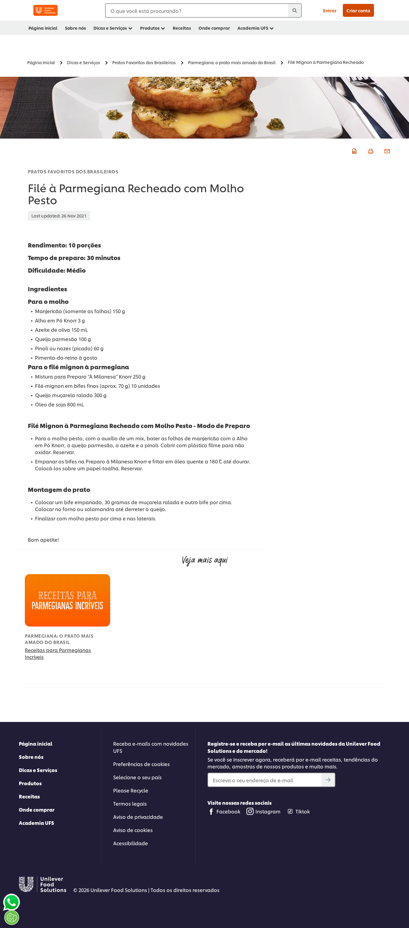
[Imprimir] (370, 150)
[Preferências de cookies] (11, 917)
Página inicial (35, 743)
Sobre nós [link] (75, 28)
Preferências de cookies (141, 763)
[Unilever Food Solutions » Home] (45, 10)
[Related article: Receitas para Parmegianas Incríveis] (67, 600)
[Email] (386, 150)
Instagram (268, 811)
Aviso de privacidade (138, 816)
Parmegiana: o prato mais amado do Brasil (59, 639)
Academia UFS (36, 822)
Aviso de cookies (133, 829)
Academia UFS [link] (252, 28)
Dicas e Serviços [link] (110, 28)
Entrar (330, 10)
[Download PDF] (353, 150)
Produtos (30, 783)
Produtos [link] (150, 28)
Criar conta (358, 10)
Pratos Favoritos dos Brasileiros (73, 171)
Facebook (228, 811)
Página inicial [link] (42, 28)
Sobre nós (31, 756)
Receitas (29, 796)
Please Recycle (130, 790)
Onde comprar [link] (214, 28)
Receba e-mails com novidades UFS (150, 747)
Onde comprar (36, 809)
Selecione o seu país (137, 777)
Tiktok (303, 811)
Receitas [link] (182, 28)
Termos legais (130, 803)
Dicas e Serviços (38, 769)
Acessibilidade (130, 843)
